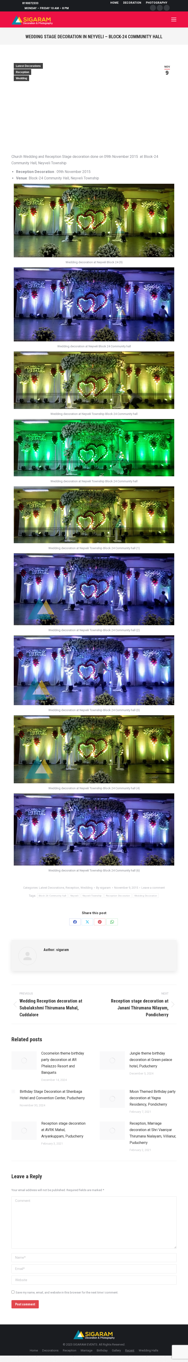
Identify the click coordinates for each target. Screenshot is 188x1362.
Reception (22, 72)
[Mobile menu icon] (174, 19)
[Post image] (24, 1060)
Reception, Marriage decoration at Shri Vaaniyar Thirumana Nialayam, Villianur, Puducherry (153, 1133)
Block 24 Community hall (52, 895)
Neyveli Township (92, 895)
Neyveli (74, 895)
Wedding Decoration (145, 895)
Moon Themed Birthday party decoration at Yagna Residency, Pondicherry (153, 1098)
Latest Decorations (28, 66)
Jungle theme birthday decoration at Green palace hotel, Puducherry (151, 1059)
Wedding (21, 78)
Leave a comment (153, 887)
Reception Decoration (118, 895)
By (103, 887)
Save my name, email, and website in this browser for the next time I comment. (67, 1292)
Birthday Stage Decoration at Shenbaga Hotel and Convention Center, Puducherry (52, 1094)
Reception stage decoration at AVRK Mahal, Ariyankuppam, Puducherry (63, 1129)
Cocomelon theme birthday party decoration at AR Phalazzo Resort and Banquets (62, 1063)
